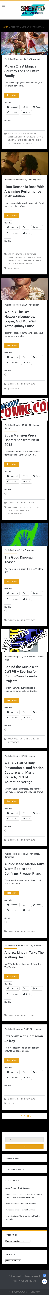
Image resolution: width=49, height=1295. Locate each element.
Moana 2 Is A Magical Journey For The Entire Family (24, 43)
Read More (13, 96)
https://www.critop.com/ (24, 1292)
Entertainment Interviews (21, 137)
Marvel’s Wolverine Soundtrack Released (20, 1204)
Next (29, 1116)
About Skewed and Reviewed (22, 134)
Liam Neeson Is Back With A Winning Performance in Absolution (24, 163)
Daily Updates (15, 739)
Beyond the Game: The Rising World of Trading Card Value (22, 1217)
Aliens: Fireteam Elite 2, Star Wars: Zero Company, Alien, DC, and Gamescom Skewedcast (23, 1195)
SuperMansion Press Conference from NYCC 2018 (24, 409)
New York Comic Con (18, 507)
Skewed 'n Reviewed (24, 1276)
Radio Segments (26, 140)
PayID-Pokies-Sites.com (14, 1169)
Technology (18, 143)
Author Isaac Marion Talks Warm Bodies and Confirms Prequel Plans (24, 868)
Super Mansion (21, 511)
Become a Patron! (12, 1158)
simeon (37, 945)
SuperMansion (15, 514)
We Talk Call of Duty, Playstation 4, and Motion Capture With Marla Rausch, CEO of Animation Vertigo (24, 772)
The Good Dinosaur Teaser (24, 534)
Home (5, 27)
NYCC (32, 507)
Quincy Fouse (14, 389)
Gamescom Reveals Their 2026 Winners (20, 1210)
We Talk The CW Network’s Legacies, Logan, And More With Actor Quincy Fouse (24, 289)
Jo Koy (11, 1104)
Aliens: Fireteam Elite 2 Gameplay (17, 1188)
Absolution (13, 268)
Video (29, 143)
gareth (38, 59)
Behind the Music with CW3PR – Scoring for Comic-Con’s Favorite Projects (24, 640)
